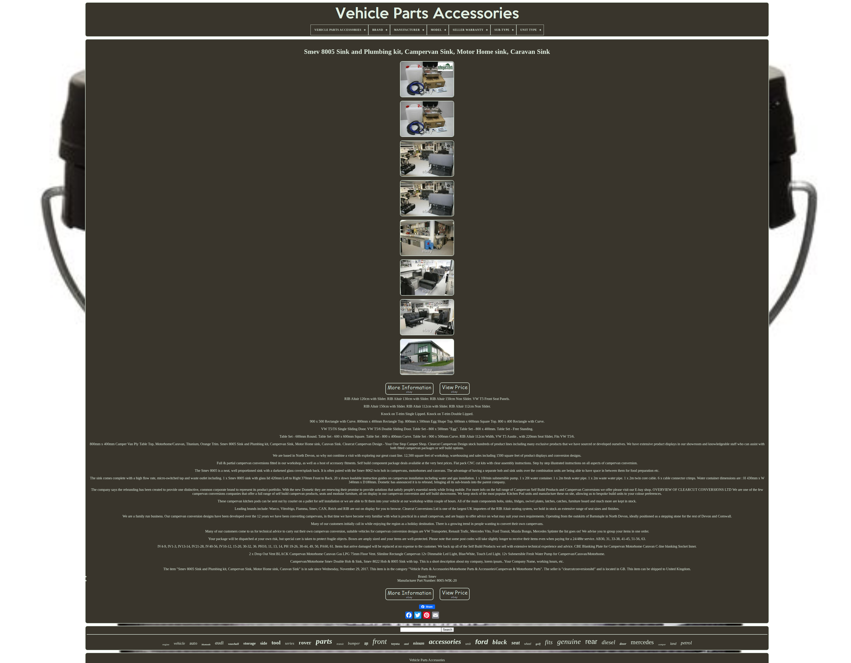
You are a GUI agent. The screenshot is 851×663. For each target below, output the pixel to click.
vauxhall (233, 643)
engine (165, 644)
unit (468, 643)
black (499, 641)
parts (324, 641)
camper (662, 644)
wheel (527, 643)
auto (193, 643)
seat (515, 642)
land (673, 643)
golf (538, 643)
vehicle (179, 643)
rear (591, 641)
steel (406, 643)
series (289, 643)
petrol (686, 642)
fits (549, 642)
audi (219, 642)
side (263, 643)
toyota (395, 643)
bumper (354, 643)
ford (481, 641)
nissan (418, 643)
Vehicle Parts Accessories (427, 660)
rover (305, 642)
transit (340, 643)
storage (249, 643)
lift (366, 643)
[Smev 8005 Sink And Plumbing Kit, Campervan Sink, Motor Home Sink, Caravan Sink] (427, 79)
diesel (608, 642)
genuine (569, 641)
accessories (445, 641)
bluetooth (206, 644)
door (623, 643)
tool (276, 642)
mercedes (642, 642)
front (380, 641)
